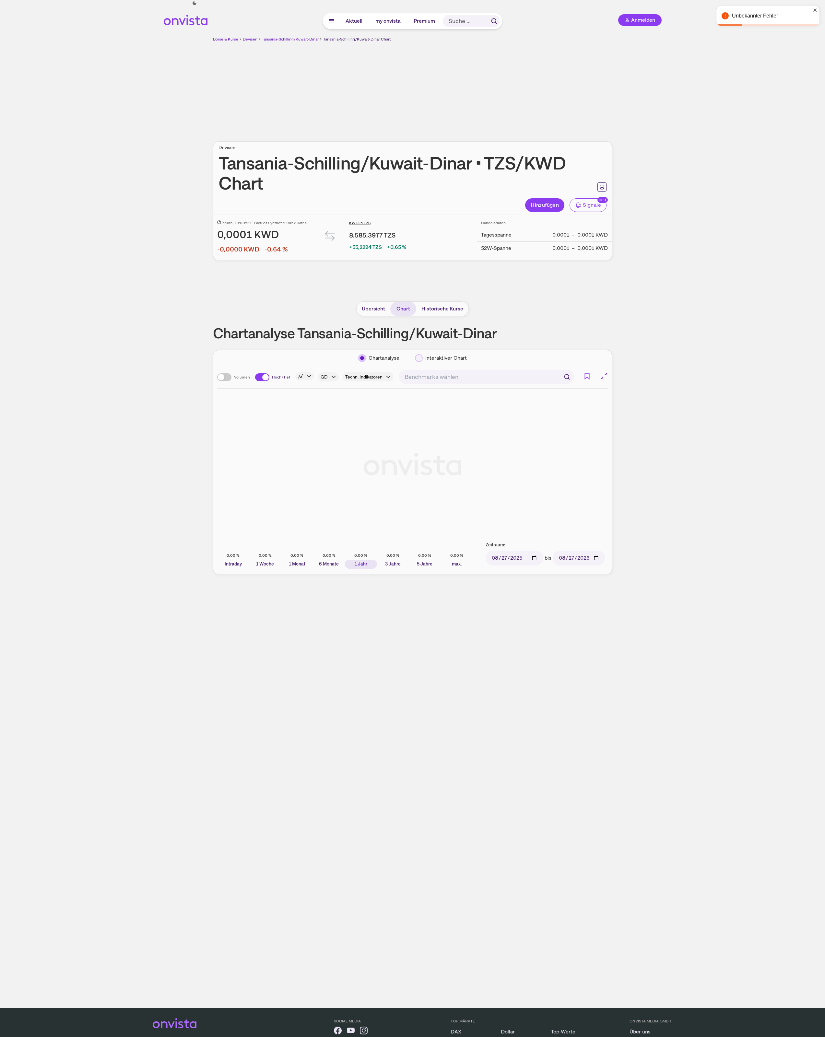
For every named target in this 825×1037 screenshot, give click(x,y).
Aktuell (354, 20)
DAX (456, 1031)
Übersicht (373, 308)
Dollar (508, 1031)
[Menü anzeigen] (331, 21)
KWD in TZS (360, 223)
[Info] (304, 376)
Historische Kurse (442, 308)
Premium (424, 20)
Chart (403, 308)
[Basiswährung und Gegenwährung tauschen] (330, 237)
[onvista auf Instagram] (364, 1032)
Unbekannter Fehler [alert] (755, 15)
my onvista (388, 20)
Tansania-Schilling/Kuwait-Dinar (290, 39)
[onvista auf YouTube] (351, 1032)
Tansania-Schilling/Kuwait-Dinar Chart (357, 39)
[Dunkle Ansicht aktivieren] (194, 3)
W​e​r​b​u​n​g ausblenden (468, 88)
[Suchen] (494, 21)
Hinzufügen (545, 205)
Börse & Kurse (225, 39)
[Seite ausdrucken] (602, 187)
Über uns (640, 1031)
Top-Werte (563, 1031)
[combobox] (486, 377)
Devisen (250, 39)
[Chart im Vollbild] (604, 376)
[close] (815, 10)
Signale (592, 205)
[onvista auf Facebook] (338, 1032)
